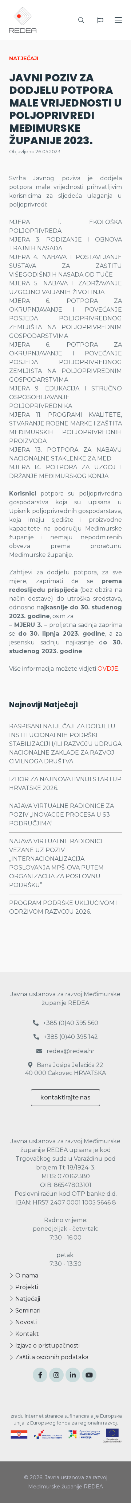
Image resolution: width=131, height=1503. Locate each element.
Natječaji (27, 1298)
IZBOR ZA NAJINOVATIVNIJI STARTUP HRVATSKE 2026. (65, 783)
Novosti (25, 1322)
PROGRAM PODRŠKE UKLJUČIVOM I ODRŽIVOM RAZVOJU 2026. (63, 907)
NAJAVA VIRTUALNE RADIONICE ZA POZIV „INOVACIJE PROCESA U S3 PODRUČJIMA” (61, 814)
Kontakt (26, 1333)
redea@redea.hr (70, 1051)
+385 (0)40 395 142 (70, 1036)
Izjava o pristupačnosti (47, 1345)
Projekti (26, 1287)
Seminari (27, 1310)
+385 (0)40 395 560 (69, 1023)
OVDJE (108, 668)
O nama (26, 1275)
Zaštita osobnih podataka (51, 1357)
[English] (100, 20)
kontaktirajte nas (65, 1097)
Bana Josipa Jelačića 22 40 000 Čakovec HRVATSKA (65, 1068)
